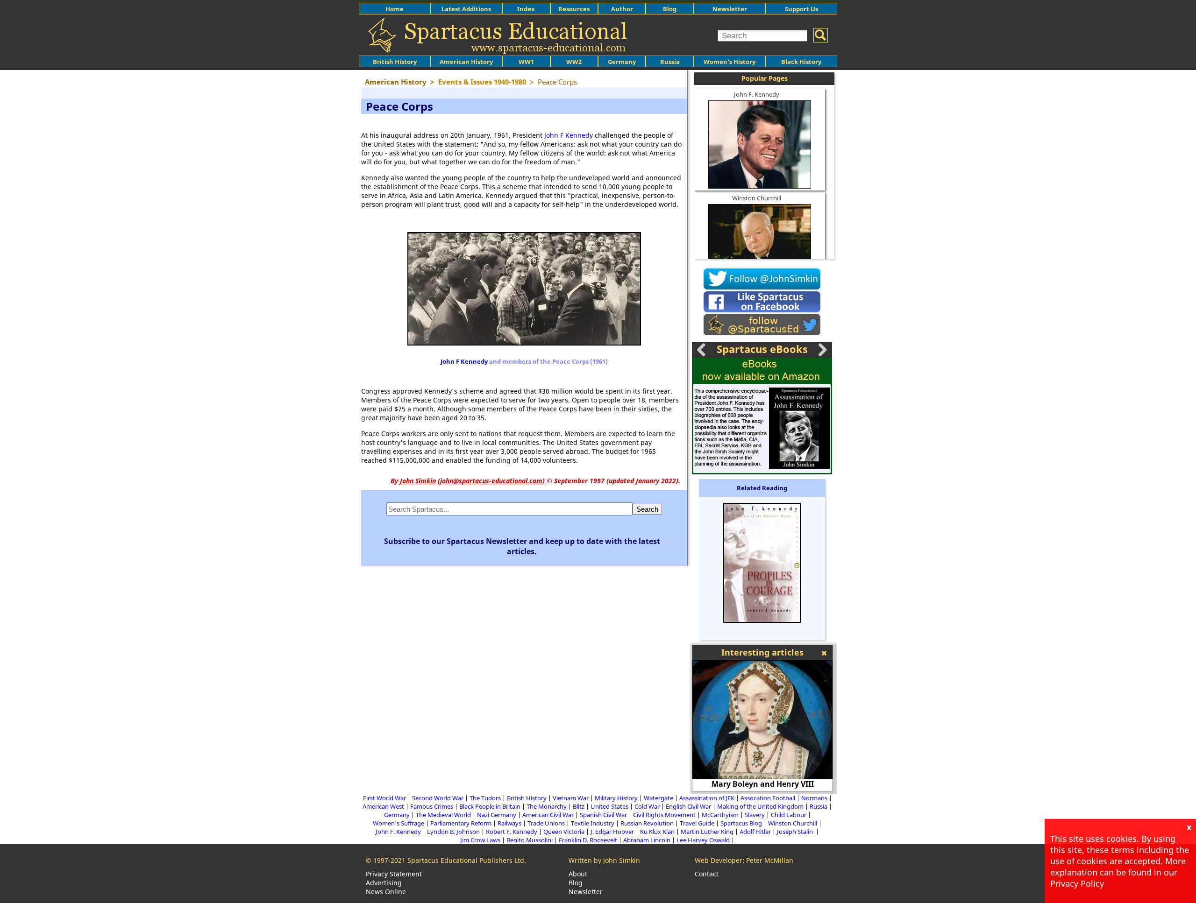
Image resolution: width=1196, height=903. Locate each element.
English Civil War (688, 806)
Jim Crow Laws (480, 840)
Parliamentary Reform (460, 823)
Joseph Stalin (795, 831)
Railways (509, 823)
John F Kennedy (568, 135)
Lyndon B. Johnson (453, 831)
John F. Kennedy (756, 94)
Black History (801, 61)
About (578, 873)
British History (527, 798)
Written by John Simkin (604, 860)
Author (622, 9)
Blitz (578, 806)
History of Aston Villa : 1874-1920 (786, 784)
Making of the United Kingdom (760, 806)
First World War (384, 798)
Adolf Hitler (755, 831)
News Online (386, 891)
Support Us (801, 9)
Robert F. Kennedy (511, 831)
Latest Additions (466, 9)
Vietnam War (571, 798)
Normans (814, 798)
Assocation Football (767, 798)
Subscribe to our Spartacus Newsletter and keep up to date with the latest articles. (522, 546)
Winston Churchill (756, 198)
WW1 (526, 61)
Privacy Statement (394, 873)
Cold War (647, 806)
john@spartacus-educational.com (491, 480)
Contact (707, 873)
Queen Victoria (563, 831)
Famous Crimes (431, 806)
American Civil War (548, 815)
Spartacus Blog (741, 823)
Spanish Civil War (603, 815)
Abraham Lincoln (646, 840)
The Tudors (485, 798)
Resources (574, 9)
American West (383, 806)
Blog (669, 9)
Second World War (437, 798)
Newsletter (729, 9)
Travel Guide (697, 823)
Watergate (658, 798)
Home (394, 9)
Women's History (729, 61)
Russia (670, 61)
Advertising (384, 882)
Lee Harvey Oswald (703, 840)
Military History (616, 798)
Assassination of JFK (706, 798)
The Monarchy (547, 806)
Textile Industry (592, 823)
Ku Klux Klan (657, 831)
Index (526, 9)
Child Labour (788, 815)
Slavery (755, 815)
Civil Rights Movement (664, 815)
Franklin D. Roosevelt (588, 840)
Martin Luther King (707, 831)
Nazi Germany (496, 815)
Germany (622, 61)
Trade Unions (546, 823)
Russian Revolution (647, 823)
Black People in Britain (489, 806)
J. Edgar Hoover (612, 831)
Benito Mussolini (529, 840)
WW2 (574, 61)
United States (609, 806)
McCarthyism (720, 815)
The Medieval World (443, 815)
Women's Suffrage (398, 823)
